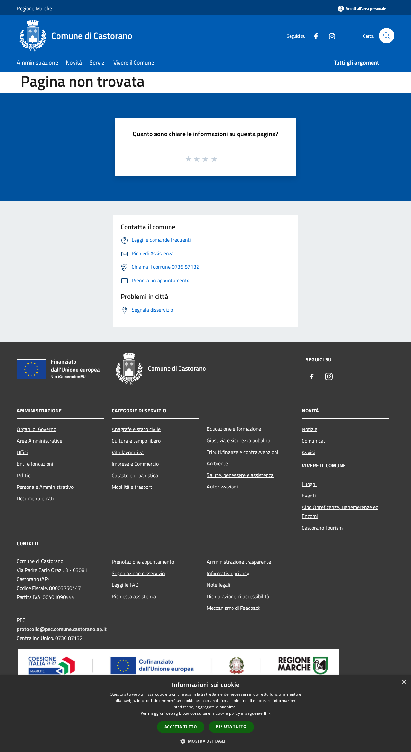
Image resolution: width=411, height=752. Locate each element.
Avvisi (308, 452)
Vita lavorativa (128, 452)
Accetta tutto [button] (180, 727)
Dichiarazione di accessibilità (238, 596)
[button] (205, 741)
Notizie (309, 429)
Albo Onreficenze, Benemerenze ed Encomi (340, 511)
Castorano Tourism (322, 528)
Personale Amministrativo (45, 487)
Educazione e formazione (234, 429)
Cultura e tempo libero (136, 441)
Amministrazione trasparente (239, 562)
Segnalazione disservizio (138, 573)
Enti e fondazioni (35, 464)
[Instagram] (329, 35)
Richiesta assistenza (134, 596)
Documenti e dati (35, 498)
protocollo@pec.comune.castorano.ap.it (62, 629)
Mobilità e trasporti (132, 487)
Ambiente (217, 463)
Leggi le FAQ (125, 585)
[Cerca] (386, 35)
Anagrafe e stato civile (136, 429)
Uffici (22, 452)
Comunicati (314, 441)
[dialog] (205, 713)
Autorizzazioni (222, 486)
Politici (24, 475)
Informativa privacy (228, 573)
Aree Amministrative (39, 441)
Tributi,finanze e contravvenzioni (242, 452)
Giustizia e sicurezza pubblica (238, 440)
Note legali (218, 585)
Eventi (309, 495)
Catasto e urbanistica (135, 475)
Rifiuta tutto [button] (231, 726)
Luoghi (309, 484)
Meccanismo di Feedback (233, 608)
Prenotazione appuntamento (143, 562)
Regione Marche (34, 8)
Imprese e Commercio (135, 464)
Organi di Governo (36, 429)
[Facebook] (313, 35)
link (267, 713)
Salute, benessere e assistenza (240, 475)
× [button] (403, 682)
